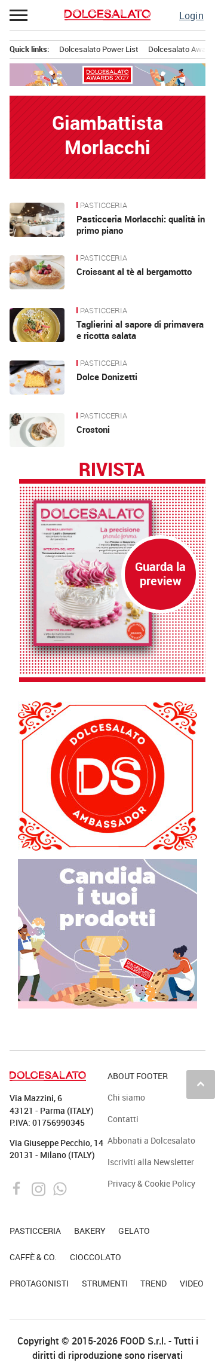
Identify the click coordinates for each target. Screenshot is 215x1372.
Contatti (123, 1119)
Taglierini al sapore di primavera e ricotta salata (140, 330)
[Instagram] (40, 1187)
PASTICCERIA (103, 206)
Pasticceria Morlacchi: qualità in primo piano (140, 225)
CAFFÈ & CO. (33, 1257)
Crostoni (93, 429)
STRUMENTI (105, 1283)
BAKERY (90, 1230)
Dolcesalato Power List (99, 49)
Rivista (112, 470)
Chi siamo (126, 1097)
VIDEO (192, 1283)
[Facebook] (18, 1187)
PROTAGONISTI (39, 1283)
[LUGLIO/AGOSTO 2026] (112, 573)
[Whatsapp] (60, 1187)
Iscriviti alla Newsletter (151, 1162)
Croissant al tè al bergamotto (134, 271)
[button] (19, 15)
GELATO (134, 1230)
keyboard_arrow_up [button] (201, 1084)
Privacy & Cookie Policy (151, 1183)
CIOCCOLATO (95, 1257)
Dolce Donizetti (106, 377)
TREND (153, 1283)
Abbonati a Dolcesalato (151, 1140)
